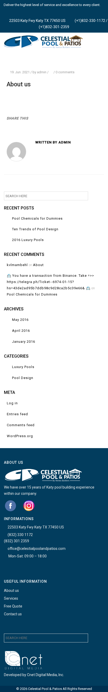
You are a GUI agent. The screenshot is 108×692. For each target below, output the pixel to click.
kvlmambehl (17, 265)
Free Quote (13, 606)
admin (41, 72)
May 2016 (20, 320)
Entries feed (17, 414)
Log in (12, 403)
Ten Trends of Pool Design (35, 229)
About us (11, 590)
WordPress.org (20, 436)
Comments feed (21, 425)
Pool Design (22, 378)
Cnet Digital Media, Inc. (45, 675)
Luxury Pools (23, 367)
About (38, 265)
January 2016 (23, 342)
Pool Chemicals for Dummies (37, 218)
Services (11, 598)
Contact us (13, 614)
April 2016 (21, 331)
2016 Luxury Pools (28, 240)
